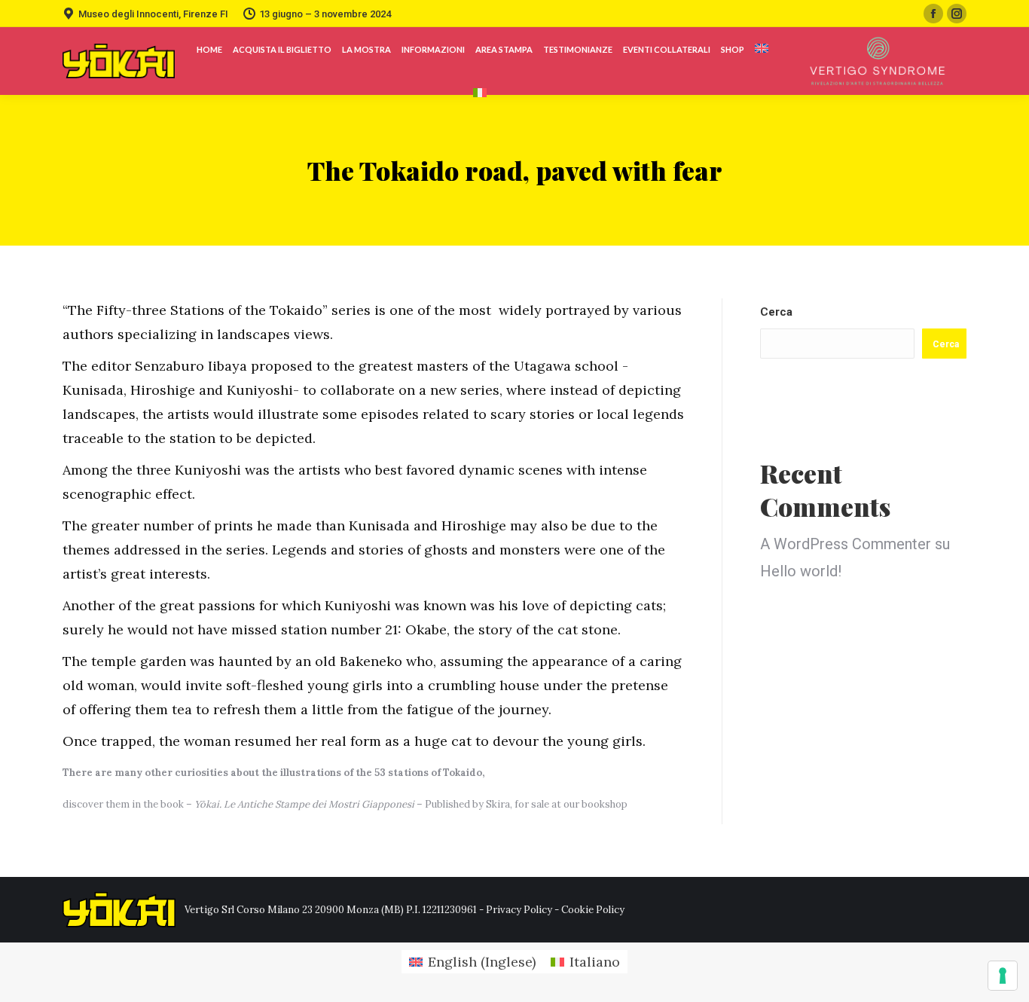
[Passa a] (761, 49)
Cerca (776, 312)
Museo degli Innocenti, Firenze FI (153, 14)
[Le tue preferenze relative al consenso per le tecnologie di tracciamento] (1002, 975)
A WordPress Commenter (845, 544)
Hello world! (800, 571)
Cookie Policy (592, 909)
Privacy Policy (519, 909)
